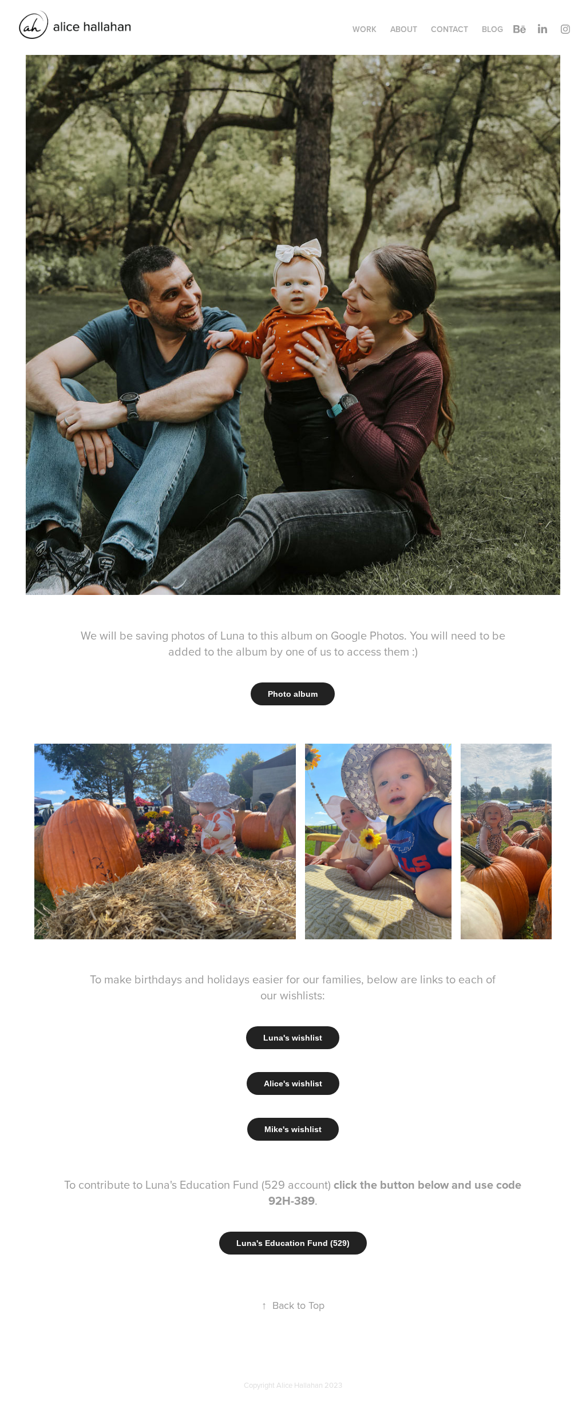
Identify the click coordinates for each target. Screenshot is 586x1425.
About (403, 29)
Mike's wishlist (293, 1129)
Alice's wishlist (293, 1083)
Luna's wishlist (292, 1037)
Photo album (293, 693)
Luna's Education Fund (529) (293, 1243)
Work (365, 29)
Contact (449, 29)
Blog (492, 29)
